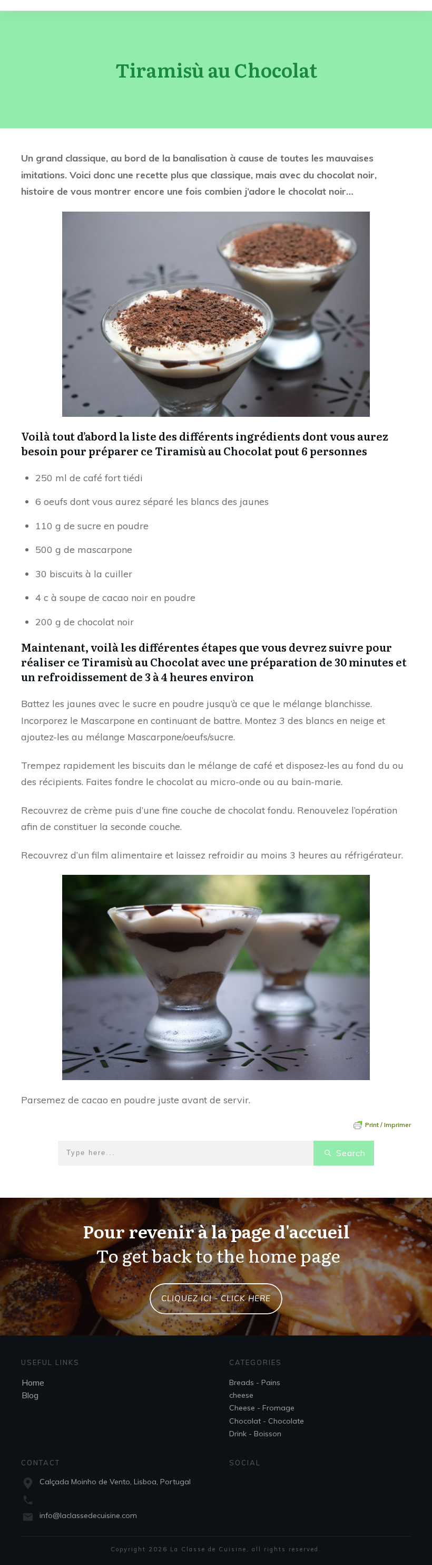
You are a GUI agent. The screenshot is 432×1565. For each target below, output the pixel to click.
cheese (241, 1395)
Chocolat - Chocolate (266, 1421)
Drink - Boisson (255, 1433)
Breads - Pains (254, 1382)
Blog (30, 1395)
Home (33, 1382)
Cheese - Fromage (261, 1408)
